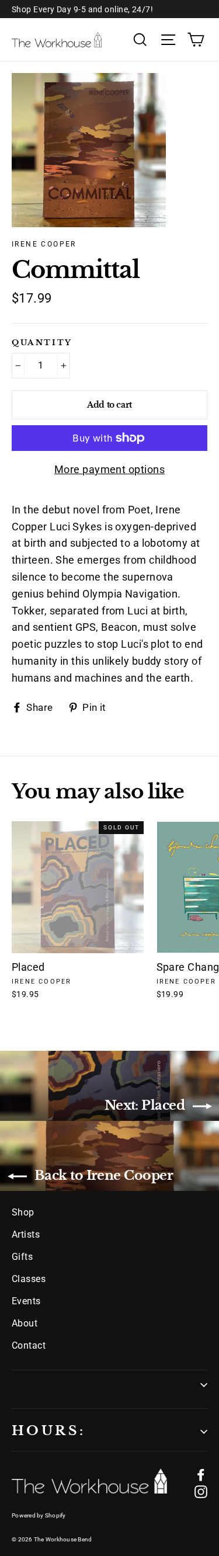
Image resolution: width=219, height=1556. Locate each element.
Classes (29, 1278)
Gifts (22, 1256)
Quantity (42, 343)
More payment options (109, 469)
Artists (26, 1234)
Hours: (48, 1431)
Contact (29, 1345)
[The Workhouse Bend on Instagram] (200, 1491)
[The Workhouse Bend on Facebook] (200, 1474)
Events (26, 1301)
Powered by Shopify (39, 1515)
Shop (23, 1212)
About (24, 1323)
